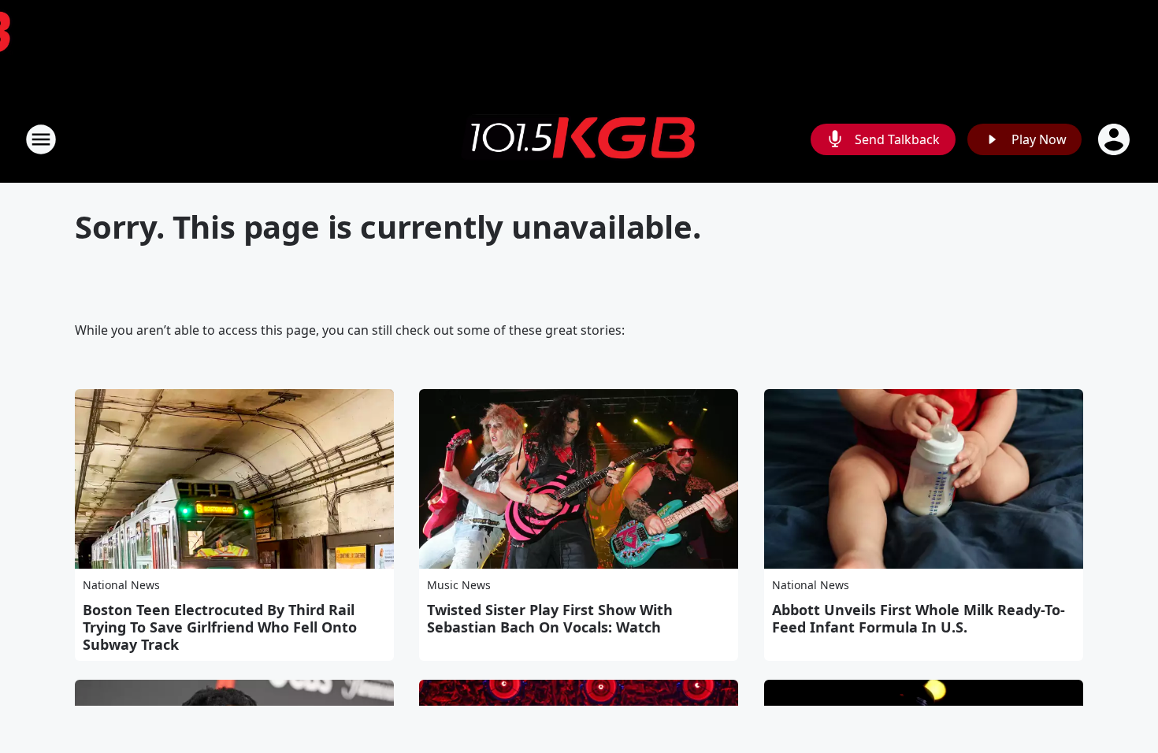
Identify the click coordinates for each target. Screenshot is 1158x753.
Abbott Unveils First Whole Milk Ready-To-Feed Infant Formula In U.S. (918, 618)
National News (121, 584)
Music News (459, 584)
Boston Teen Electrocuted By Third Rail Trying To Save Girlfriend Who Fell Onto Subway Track (220, 627)
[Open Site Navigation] (41, 139)
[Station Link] (579, 139)
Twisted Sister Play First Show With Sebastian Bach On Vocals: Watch (550, 618)
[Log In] (1115, 139)
